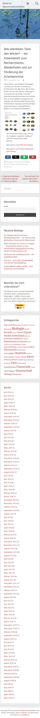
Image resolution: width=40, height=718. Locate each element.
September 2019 (10, 677)
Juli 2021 (7, 601)
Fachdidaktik (21, 342)
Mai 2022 (7, 566)
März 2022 (8, 573)
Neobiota (18, 357)
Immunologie (22, 347)
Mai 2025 (7, 441)
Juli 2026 (7, 392)
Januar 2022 (9, 580)
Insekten (31, 347)
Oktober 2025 (9, 424)
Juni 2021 (7, 604)
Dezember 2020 (10, 625)
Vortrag (33, 367)
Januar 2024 (8, 496)
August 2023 (9, 514)
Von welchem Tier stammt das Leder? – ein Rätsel (30, 178)
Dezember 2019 (10, 667)
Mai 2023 (7, 524)
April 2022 (8, 569)
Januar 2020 (9, 663)
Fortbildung (16, 344)
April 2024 (8, 486)
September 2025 (10, 427)
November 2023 (10, 503)
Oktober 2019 (9, 674)
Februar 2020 (9, 660)
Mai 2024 (7, 483)
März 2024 (8, 490)
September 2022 (10, 552)
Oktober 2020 (9, 632)
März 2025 (8, 448)
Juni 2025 (7, 437)
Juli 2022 (7, 559)
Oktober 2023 (9, 507)
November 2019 (10, 670)
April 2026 (8, 403)
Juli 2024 (7, 476)
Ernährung (27, 336)
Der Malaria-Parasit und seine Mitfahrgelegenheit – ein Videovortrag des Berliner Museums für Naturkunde (19, 237)
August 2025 (9, 430)
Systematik (7, 363)
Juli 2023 (7, 517)
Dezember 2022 (10, 542)
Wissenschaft (23, 370)
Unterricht (8, 167)
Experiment (10, 341)
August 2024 (9, 472)
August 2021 (9, 597)
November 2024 (10, 462)
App (5, 325)
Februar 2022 (9, 576)
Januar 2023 (8, 538)
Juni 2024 (7, 479)
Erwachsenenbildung (13, 338)
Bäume (14, 332)
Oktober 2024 (9, 465)
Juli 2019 (7, 684)
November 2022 (10, 545)
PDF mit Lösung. (26, 145)
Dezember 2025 (10, 417)
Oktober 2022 (9, 549)
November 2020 (10, 628)
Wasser (12, 371)
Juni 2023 (7, 521)
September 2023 (10, 510)
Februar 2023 (9, 535)
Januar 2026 (9, 413)
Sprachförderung (22, 164)
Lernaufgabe (25, 162)
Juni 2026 (8, 396)
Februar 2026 (9, 410)
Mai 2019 (7, 691)
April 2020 (8, 653)
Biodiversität (8, 329)
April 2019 (8, 694)
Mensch (28, 353)
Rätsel (13, 164)
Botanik (8, 332)
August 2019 (9, 681)
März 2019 (8, 698)
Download (17, 162)
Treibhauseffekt (21, 363)
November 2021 (10, 587)
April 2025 (8, 444)
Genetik (23, 344)
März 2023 (8, 531)
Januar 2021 (8, 622)
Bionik (26, 329)
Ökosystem (17, 374)
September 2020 (10, 635)
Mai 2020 (7, 649)
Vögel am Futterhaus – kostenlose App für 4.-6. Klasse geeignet (10, 178)
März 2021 (8, 615)
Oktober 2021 (9, 590)
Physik (23, 357)
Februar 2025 (9, 451)
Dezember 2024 (10, 458)
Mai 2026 (7, 399)
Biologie (9, 162)
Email (6, 206)
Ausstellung (12, 325)
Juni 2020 (8, 646)
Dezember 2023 (10, 500)
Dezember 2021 (10, 583)
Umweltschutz (10, 367)
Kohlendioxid (21, 350)
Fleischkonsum (8, 344)
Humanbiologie (10, 347)
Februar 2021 (9, 618)
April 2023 (8, 528)
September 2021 (10, 594)
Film (29, 342)
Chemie (20, 332)
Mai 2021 (7, 608)
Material (7, 164)
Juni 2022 (8, 562)
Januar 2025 (8, 455)
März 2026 (8, 406)
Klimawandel (10, 349)
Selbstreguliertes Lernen (14, 360)
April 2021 (8, 611)
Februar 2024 (9, 493)
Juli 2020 (7, 642)
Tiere (14, 362)
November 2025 (10, 420)
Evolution (25, 339)
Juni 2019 (7, 688)
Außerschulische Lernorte (26, 325)
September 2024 (10, 469)
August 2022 (9, 556)
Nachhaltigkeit (9, 357)
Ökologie (8, 374)
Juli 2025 (7, 434)
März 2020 (8, 656)
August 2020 (9, 639)
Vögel (6, 371)
